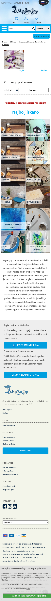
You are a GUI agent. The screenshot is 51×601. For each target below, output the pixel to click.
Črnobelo (6, 551)
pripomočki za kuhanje (27, 561)
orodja (31, 551)
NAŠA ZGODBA (6, 3)
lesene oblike (39, 547)
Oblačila (13, 42)
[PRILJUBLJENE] (35, 18)
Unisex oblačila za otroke (28, 42)
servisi (24, 547)
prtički (19, 557)
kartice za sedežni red (19, 550)
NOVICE (26, 3)
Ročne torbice (9, 558)
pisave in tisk (8, 561)
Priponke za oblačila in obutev (13, 554)
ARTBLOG (17, 3)
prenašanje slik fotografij (32, 543)
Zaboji (11, 547)
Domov (5, 42)
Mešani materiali (36, 554)
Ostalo (6, 547)
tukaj (28, 589)
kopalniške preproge (12, 544)
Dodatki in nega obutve (30, 557)
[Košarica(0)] (15, 18)
